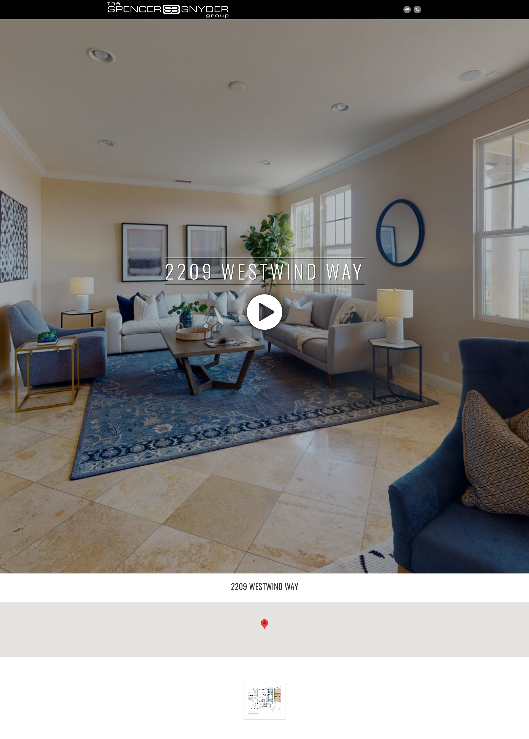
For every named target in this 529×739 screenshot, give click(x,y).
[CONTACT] (417, 9)
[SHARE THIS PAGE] (407, 9)
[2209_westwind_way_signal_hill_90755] (264, 698)
